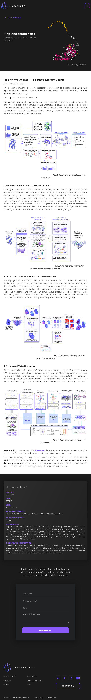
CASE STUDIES (32, 676)
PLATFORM (7, 680)
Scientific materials (34, 680)
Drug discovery (9, 676)
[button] (87, 5)
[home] (16, 5)
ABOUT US (7, 684)
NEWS (29, 684)
